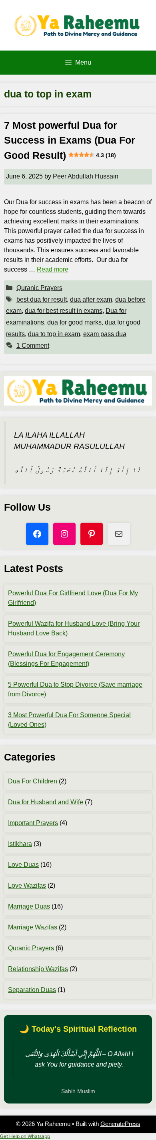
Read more (52, 269)
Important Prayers (33, 823)
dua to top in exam (54, 334)
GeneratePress (120, 1123)
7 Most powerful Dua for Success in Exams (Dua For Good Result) (69, 140)
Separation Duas (32, 989)
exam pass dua (104, 334)
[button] (25, 1136)
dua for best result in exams (63, 310)
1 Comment (32, 345)
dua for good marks (74, 322)
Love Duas (23, 864)
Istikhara (20, 843)
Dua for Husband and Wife (45, 802)
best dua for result (41, 299)
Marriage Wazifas (32, 927)
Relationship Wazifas (38, 969)
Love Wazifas (27, 885)
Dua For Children (32, 781)
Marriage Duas (29, 906)
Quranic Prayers (39, 287)
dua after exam (91, 299)
